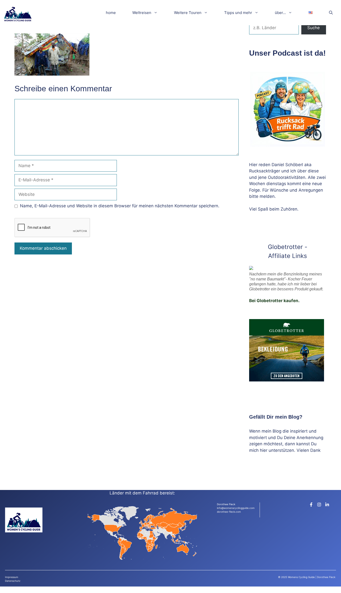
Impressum (11, 577)
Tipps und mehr (238, 12)
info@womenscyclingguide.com (236, 507)
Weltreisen (141, 12)
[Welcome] (17, 12)
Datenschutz (12, 580)
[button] (331, 12)
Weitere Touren (187, 12)
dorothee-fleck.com (229, 511)
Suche (313, 27)
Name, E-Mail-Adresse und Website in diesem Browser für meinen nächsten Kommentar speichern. (119, 205)
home (111, 12)
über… (280, 12)
